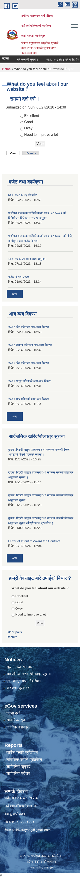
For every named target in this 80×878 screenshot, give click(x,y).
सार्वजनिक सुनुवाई (18, 766)
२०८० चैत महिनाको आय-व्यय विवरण (28, 363)
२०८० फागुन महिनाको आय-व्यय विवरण (29, 381)
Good (28, 122)
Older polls (14, 632)
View (15, 153)
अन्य (14, 294)
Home (6, 69)
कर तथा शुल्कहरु (18, 688)
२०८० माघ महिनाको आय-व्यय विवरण (28, 399)
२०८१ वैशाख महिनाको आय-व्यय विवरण (30, 345)
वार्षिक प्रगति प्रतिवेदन (22, 752)
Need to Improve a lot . (42, 134)
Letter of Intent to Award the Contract (34, 541)
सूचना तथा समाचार (19, 667)
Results (31, 153)
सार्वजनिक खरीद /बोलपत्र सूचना (28, 674)
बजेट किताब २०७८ (19, 276)
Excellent (31, 116)
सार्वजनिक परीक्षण (18, 773)
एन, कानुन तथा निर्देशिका (23, 681)
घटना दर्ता (13, 713)
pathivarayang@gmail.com (31, 830)
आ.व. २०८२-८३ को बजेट (22, 195)
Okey (28, 128)
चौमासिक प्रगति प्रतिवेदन (24, 760)
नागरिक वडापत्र (17, 727)
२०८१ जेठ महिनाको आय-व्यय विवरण (28, 327)
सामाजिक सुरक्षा (16, 720)
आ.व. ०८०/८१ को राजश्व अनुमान (27, 258)
